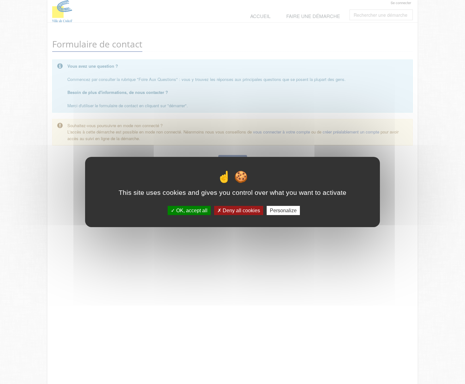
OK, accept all (191, 210)
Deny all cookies (240, 210)
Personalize (283, 210)
